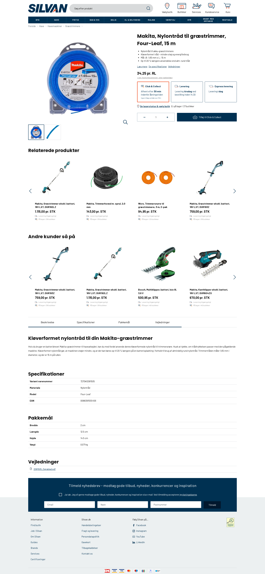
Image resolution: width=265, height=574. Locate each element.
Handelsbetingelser (91, 525)
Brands (34, 548)
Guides (34, 542)
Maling (151, 20)
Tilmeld (212, 504)
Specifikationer (86, 322)
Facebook (141, 525)
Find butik (36, 525)
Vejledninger (162, 322)
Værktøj (170, 20)
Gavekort (86, 542)
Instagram (141, 530)
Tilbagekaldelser (90, 548)
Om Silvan (35, 536)
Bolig (114, 20)
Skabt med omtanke (208, 20)
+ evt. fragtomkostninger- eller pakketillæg (155, 77)
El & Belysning (132, 20)
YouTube (140, 536)
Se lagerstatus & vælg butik (155, 106)
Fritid (75, 20)
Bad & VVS (95, 20)
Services (35, 553)
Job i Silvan (36, 530)
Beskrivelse (47, 322)
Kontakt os (87, 553)
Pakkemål (124, 322)
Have (56, 20)
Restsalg (227, 20)
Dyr (189, 20)
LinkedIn (140, 542)
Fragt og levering (90, 530)
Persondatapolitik (90, 536)
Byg (37, 20)
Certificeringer (38, 559)
